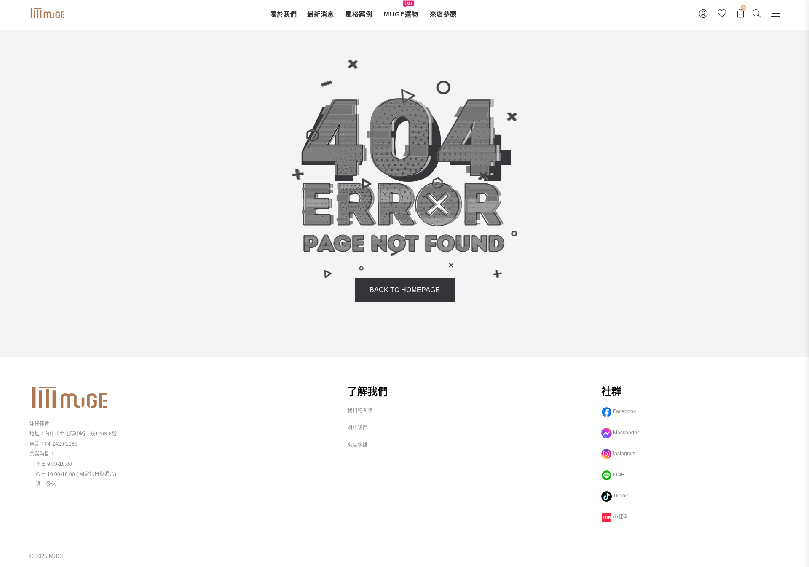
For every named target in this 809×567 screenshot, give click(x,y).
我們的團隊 (359, 411)
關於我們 (357, 428)
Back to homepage (405, 289)
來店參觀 (357, 445)
